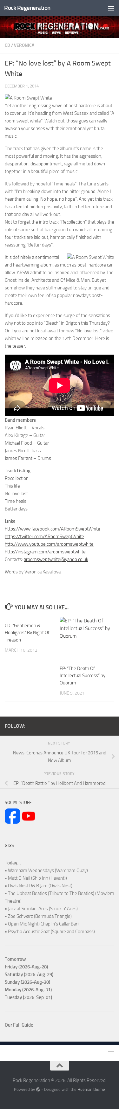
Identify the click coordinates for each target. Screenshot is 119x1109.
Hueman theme (91, 1089)
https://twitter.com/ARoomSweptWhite (44, 536)
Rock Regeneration (27, 7)
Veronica (24, 45)
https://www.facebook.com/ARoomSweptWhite (52, 529)
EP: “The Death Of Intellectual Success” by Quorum (82, 676)
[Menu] (111, 8)
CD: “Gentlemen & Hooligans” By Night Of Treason (27, 633)
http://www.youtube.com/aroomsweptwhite (49, 544)
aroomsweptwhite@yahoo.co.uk (56, 559)
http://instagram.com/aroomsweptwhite (45, 552)
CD (7, 45)
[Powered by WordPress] (38, 1089)
